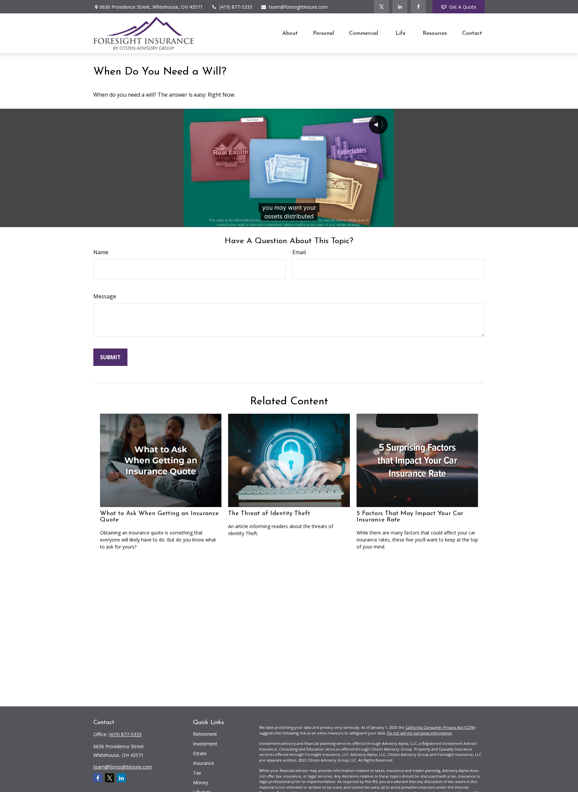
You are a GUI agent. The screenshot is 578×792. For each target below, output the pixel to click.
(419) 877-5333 (235, 7)
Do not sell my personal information (419, 732)
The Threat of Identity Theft (269, 513)
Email (299, 252)
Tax (197, 773)
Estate (200, 753)
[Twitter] (381, 6)
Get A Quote (462, 7)
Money (200, 782)
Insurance (203, 763)
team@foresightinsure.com (298, 7)
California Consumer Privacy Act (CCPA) (440, 727)
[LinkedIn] (399, 6)
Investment (205, 743)
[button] (290, 33)
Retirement (205, 734)
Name (100, 252)
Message (104, 296)
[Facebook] (418, 6)
